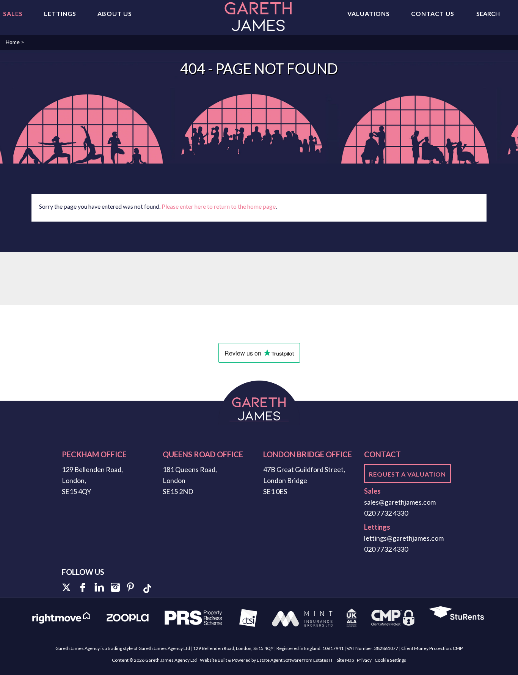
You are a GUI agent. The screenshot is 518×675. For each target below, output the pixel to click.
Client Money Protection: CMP (432, 648)
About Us (114, 13)
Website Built (213, 660)
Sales (13, 13)
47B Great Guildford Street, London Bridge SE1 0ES (304, 480)
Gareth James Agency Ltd (171, 660)
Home (13, 42)
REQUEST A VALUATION (407, 474)
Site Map (345, 660)
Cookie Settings (390, 660)
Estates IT (323, 660)
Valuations (368, 13)
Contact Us (432, 13)
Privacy (364, 660)
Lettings (60, 13)
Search (488, 13)
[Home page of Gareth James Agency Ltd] (259, 17)
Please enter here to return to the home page (219, 206)
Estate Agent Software (279, 660)
